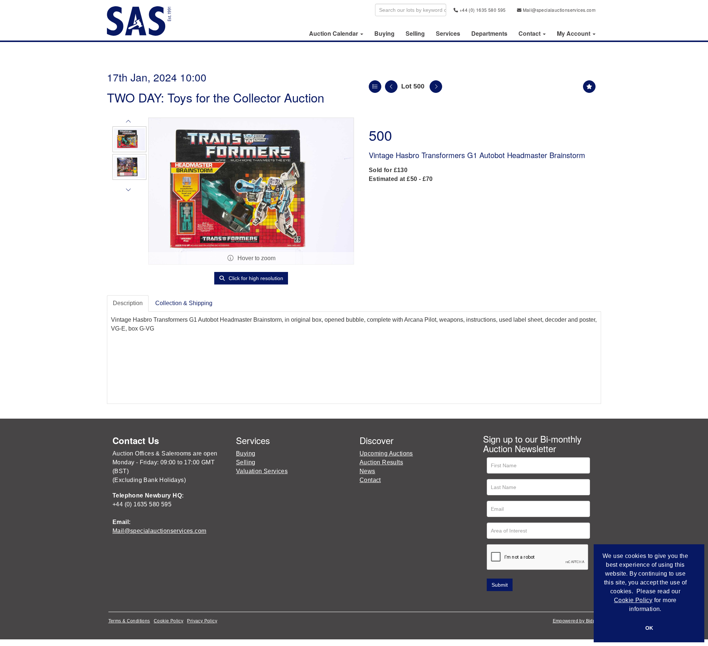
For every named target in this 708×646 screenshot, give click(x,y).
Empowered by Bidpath (578, 621)
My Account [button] (574, 33)
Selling (415, 33)
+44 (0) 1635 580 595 (482, 10)
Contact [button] (530, 33)
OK (649, 628)
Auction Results (381, 462)
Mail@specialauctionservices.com (558, 10)
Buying (384, 33)
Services (448, 33)
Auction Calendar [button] (334, 33)
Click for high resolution (255, 278)
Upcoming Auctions (386, 453)
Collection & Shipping (183, 303)
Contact (370, 480)
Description (128, 303)
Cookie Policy (168, 621)
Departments (489, 33)
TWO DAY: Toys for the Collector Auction (215, 97)
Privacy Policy (202, 621)
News (367, 471)
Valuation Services (262, 471)
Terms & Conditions (129, 621)
